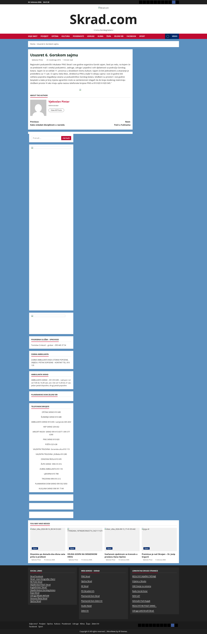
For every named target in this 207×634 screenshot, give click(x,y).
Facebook (131, 36)
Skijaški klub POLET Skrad (40, 584)
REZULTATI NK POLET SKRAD (144, 606)
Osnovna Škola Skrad (38, 598)
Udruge (90, 36)
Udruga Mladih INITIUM (39, 595)
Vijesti (35, 548)
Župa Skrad (34, 593)
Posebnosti (78, 36)
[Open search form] (162, 36)
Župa (109, 36)
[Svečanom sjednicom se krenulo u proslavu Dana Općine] (122, 539)
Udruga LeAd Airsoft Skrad (143, 611)
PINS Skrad (85, 576)
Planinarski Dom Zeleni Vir (92, 601)
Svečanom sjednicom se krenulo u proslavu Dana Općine (121, 555)
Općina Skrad (35, 601)
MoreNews (111, 631)
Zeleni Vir (118, 36)
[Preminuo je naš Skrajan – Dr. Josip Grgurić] (159, 539)
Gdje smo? (32, 36)
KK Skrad (84, 586)
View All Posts (56, 110)
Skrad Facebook (36, 576)
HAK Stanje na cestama (141, 586)
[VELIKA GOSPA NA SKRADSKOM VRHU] (84, 539)
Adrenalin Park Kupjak (141, 601)
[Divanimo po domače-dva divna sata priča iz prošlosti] (47, 539)
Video (174, 36)
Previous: (47, 123)
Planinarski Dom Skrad (90, 596)
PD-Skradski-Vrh (87, 591)
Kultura (66, 36)
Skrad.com (103, 19)
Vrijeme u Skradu (139, 581)
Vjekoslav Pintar (37, 60)
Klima (100, 36)
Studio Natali (86, 606)
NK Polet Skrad (36, 582)
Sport (142, 36)
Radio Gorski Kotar (140, 591)
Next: (122, 123)
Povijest (44, 36)
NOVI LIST (136, 596)
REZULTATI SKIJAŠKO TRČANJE (144, 576)
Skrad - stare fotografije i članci (42, 579)
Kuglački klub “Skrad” (38, 587)
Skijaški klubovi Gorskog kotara (42, 590)
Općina (55, 36)
